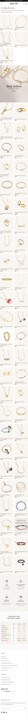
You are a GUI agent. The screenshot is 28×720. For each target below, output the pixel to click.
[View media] (14, 83)
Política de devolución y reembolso (9, 665)
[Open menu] (2, 4)
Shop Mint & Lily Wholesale (7, 682)
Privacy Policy (4, 658)
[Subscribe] (25, 708)
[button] (26, 4)
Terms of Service (5, 661)
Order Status (4, 670)
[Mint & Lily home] (14, 4)
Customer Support (5, 677)
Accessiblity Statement (6, 663)
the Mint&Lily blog (5, 684)
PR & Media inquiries (6, 679)
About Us (3, 656)
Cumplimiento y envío (6, 667)
